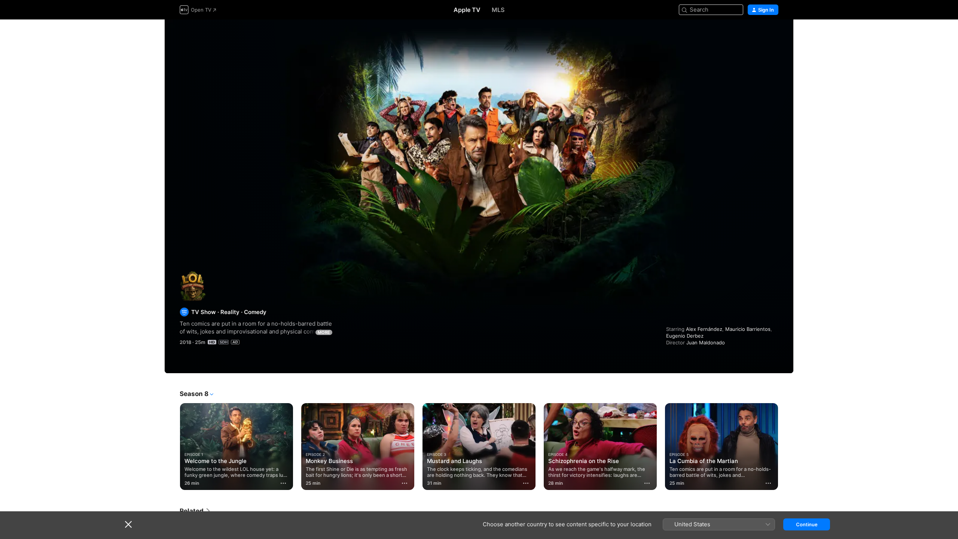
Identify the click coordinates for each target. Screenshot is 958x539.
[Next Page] (786, 447)
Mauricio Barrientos (748, 329)
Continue (807, 524)
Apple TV (467, 9)
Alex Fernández (704, 329)
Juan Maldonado (705, 342)
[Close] (128, 524)
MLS (498, 9)
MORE (324, 332)
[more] (283, 483)
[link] (195, 511)
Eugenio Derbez (685, 336)
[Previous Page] (172, 447)
